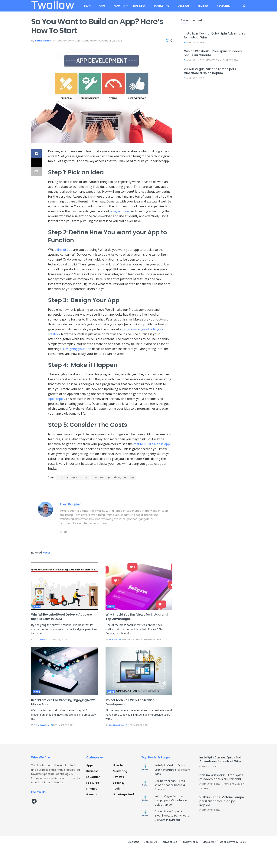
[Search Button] (244, 6)
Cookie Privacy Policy (233, 842)
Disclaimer (209, 842)
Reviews (203, 6)
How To (119, 6)
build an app (101, 477)
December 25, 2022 (63, 725)
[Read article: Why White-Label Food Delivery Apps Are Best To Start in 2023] (64, 586)
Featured (223, 6)
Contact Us (150, 842)
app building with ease (73, 477)
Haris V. (113, 639)
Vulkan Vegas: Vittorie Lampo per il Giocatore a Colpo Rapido (210, 71)
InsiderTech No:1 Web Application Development (130, 702)
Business (139, 6)
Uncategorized (123, 794)
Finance (91, 788)
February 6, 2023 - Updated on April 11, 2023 (145, 639)
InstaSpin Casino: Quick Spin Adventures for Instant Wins (172, 770)
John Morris (116, 725)
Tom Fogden (43, 40)
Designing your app (77, 349)
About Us (133, 842)
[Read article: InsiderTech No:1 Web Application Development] (139, 671)
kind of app (64, 250)
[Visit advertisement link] (101, 488)
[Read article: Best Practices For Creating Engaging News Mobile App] (64, 671)
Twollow (52, 6)
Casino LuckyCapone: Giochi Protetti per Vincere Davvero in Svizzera (172, 816)
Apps (102, 6)
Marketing (162, 6)
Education (93, 777)
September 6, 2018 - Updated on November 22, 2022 (90, 40)
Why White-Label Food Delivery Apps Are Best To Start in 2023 (61, 616)
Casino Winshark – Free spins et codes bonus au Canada (171, 785)
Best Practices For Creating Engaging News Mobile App (63, 702)
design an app (124, 477)
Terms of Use (169, 842)
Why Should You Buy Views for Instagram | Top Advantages (137, 616)
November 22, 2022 (138, 725)
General (183, 6)
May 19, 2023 (60, 639)
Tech (87, 6)
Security (118, 783)
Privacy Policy (190, 842)
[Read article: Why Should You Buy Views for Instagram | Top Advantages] (139, 586)
